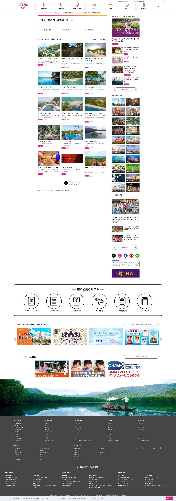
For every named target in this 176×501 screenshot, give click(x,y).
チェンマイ (47, 425)
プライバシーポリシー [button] (99, 498)
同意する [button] (169, 498)
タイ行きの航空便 (17, 430)
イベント (15, 450)
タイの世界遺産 (17, 438)
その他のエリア (49, 440)
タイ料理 (15, 434)
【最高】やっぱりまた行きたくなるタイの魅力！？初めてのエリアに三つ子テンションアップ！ (126, 219)
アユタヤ (47, 427)
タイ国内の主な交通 (18, 427)
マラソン (42, 454)
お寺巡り (102, 452)
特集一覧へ (125, 90)
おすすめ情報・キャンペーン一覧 (141, 324)
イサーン (47, 430)
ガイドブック (16, 440)
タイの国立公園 (17, 459)
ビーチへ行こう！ (104, 454)
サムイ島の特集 (89, 30)
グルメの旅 (76, 454)
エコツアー (42, 459)
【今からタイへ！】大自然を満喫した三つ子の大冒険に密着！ (131, 228)
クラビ (46, 436)
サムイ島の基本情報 (45, 30)
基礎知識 (15, 425)
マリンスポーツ (43, 452)
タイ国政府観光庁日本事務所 (87, 467)
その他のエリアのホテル (145, 440)
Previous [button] (36, 13)
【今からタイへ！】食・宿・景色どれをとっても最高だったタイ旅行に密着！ (132, 237)
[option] (88, 13)
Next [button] (140, 13)
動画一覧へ (125, 247)
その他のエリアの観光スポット (84, 440)
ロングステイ (103, 448)
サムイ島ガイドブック (69, 30)
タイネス (15, 436)
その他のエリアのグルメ (114, 440)
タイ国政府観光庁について (125, 1)
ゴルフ (41, 450)
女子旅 (75, 452)
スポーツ (42, 457)
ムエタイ (15, 457)
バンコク (47, 423)
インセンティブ (104, 450)
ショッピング (16, 448)
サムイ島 (45, 190)
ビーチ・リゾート (17, 452)
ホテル (51, 190)
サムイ (46, 438)
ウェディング (77, 448)
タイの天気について (18, 432)
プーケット (47, 434)
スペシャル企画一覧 (141, 357)
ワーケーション (77, 457)
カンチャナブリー (49, 432)
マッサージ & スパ (44, 448)
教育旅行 (76, 450)
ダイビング (16, 454)
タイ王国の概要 (17, 423)
